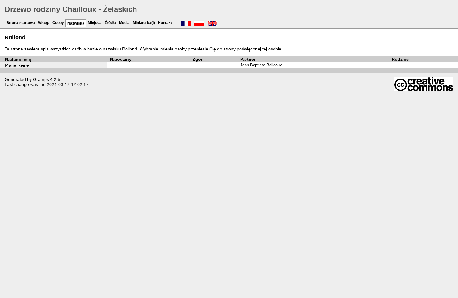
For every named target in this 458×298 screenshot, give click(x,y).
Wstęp (43, 23)
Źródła (110, 23)
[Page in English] (212, 23)
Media (124, 23)
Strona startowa (21, 23)
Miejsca (95, 23)
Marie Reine (17, 65)
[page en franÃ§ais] (186, 23)
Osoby (58, 23)
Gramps (41, 79)
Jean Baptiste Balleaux (261, 65)
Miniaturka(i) (144, 23)
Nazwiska (75, 23)
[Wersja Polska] (199, 23)
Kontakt (165, 23)
